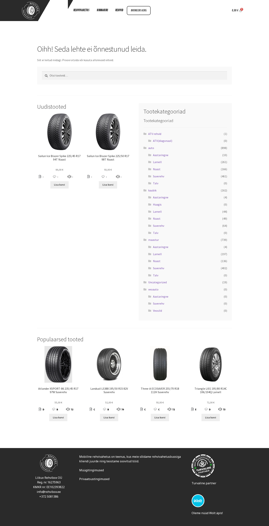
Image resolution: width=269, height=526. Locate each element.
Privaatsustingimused (94, 479)
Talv (155, 183)
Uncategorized (157, 282)
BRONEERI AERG (139, 10)
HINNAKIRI (102, 10)
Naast (156, 169)
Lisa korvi (59, 184)
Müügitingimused (91, 470)
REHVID (119, 10)
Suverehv (158, 176)
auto (151, 148)
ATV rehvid (154, 134)
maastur (153, 240)
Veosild (157, 310)
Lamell (157, 162)
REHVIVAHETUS (81, 10)
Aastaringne (160, 155)
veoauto (153, 289)
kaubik (152, 190)
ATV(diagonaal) (162, 141)
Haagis (157, 204)
